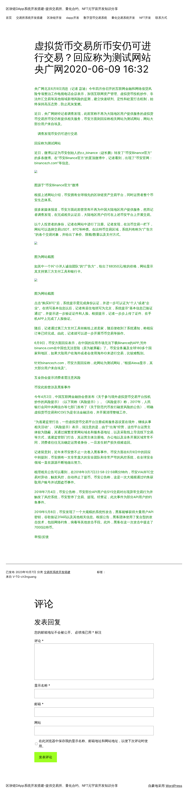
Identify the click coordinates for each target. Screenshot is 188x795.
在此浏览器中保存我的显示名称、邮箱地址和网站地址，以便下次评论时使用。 (93, 743)
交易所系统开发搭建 (57, 572)
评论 (39, 641)
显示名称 (42, 685)
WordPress (174, 786)
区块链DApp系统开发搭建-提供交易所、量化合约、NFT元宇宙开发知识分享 (62, 9)
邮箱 (39, 704)
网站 (37, 722)
